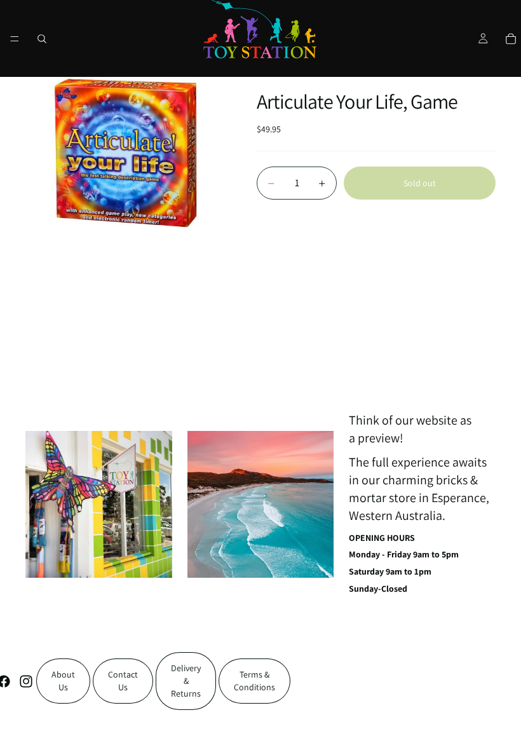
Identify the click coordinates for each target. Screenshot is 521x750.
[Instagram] (26, 681)
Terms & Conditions (254, 681)
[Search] (42, 39)
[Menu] (14, 38)
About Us (63, 681)
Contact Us (123, 681)
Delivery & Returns (186, 680)
